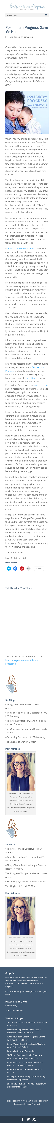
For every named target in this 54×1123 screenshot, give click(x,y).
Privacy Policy (11, 1005)
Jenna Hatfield (14, 37)
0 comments (27, 37)
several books (31, 378)
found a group (40, 385)
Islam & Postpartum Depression (21, 1051)
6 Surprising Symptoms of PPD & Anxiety (25, 737)
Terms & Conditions (14, 1010)
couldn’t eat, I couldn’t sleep (20, 248)
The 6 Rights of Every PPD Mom (20, 741)
